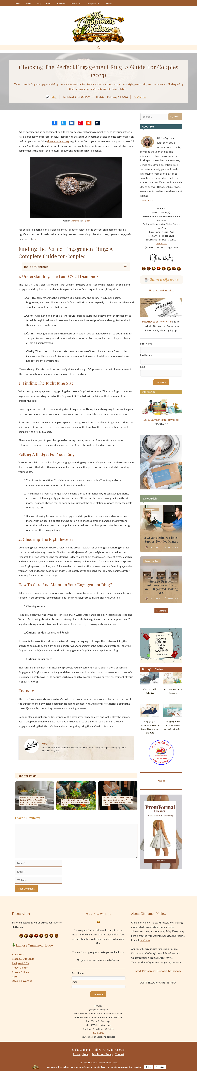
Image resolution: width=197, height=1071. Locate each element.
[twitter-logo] (63, 123)
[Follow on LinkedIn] (174, 269)
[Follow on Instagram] (143, 269)
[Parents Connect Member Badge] (161, 763)
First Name (146, 343)
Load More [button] (161, 610)
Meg (54, 97)
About (28, 3)
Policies (74, 3)
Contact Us (161, 243)
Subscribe (61, 3)
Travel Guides (20, 967)
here (36, 238)
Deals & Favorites (22, 980)
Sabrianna (75, 221)
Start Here (18, 954)
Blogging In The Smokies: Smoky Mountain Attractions (173, 725)
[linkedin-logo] (71, 123)
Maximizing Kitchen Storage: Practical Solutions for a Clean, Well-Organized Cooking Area (161, 585)
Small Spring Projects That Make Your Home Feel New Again (75, 802)
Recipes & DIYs (20, 963)
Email (143, 366)
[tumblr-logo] (97, 123)
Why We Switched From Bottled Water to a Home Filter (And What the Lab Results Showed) (33, 801)
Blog (39, 3)
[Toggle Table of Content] (124, 266)
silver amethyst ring (58, 141)
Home (17, 3)
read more (147, 200)
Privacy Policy (81, 1054)
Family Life (140, 97)
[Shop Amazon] (179, 269)
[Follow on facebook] (164, 269)
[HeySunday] (161, 488)
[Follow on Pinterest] (153, 269)
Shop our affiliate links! (161, 290)
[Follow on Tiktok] (148, 269)
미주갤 (161, 781)
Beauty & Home (21, 972)
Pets (14, 976)
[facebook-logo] (54, 123)
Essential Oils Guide (23, 958)
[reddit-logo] (88, 123)
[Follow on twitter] (169, 269)
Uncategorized (151, 510)
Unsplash (86, 221)
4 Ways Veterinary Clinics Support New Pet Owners (161, 539)
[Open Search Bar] (98, 47)
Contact (108, 3)
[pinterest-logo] (80, 123)
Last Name (146, 355)
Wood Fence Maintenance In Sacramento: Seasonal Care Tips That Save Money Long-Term (117, 801)
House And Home (152, 561)
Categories (91, 3)
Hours (48, 3)
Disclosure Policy (102, 1054)
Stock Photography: (158, 970)
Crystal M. (157, 547)
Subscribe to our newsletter (157, 321)
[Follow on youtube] (158, 269)
